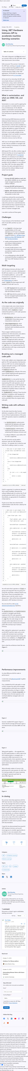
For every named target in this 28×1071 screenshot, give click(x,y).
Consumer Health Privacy (6, 1066)
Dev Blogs (4, 7)
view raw (23, 485)
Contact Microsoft (20, 1066)
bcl (10, 866)
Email (4, 988)
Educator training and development (8, 1047)
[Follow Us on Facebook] (4, 1019)
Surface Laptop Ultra (18, 1034)
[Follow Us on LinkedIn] (12, 1019)
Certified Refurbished (16, 1041)
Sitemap (14, 1066)
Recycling (4, 1070)
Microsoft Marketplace (13, 1058)
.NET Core (5, 866)
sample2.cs (5, 584)
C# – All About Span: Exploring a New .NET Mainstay (15, 236)
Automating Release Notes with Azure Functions (13, 973)
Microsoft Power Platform (8, 1053)
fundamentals (6, 869)
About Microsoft (19, 1059)
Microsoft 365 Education (6, 1046)
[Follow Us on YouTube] (15, 1019)
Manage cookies (7, 1068)
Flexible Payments (11, 1042)
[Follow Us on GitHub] (23, 1019)
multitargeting (8, 280)
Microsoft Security (10, 1051)
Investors (19, 1061)
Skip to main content (5, 1)
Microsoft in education (21, 1042)
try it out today (17, 75)
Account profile (3, 1039)
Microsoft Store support (21, 1039)
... (23, 7)
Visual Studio (8, 1059)
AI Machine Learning (12, 855)
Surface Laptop (9, 1034)
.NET (4, 855)
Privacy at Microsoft (12, 1061)
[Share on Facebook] (3, 877)
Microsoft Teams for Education (17, 1044)
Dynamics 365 (18, 1051)
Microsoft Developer (21, 1054)
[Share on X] (7, 877)
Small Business (9, 1054)
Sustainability (15, 1063)
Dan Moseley (9, 44)
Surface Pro (2, 1034)
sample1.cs (5, 485)
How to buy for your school (18, 1046)
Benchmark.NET (16, 679)
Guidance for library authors (11, 961)
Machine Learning (7, 859)
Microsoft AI (3, 1051)
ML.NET (18, 66)
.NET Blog (11, 7)
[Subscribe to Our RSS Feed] (8, 1023)
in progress (20, 155)
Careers (13, 1059)
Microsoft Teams (18, 1053)
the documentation (12, 239)
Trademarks (20, 1068)
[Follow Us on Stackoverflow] (4, 1023)
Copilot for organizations (15, 1035)
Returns (2, 1041)
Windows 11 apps (23, 1037)
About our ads (10, 1070)
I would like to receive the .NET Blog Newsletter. (11, 1002)
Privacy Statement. (13, 1003)
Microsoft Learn (3, 1056)
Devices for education (5, 1044)
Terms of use (15, 1068)
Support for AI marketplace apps (15, 1056)
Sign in (24, 5)
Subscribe (6, 1007)
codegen (15, 866)
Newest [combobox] (19, 915)
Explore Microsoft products (12, 1037)
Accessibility (9, 1063)
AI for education (8, 1049)
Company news (3, 1061)
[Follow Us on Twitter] (8, 1019)
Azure (14, 1054)
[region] (14, 466)
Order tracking (7, 1041)
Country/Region (7, 994)
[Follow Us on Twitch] (19, 1019)
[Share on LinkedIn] (11, 877)
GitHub (17, 485)
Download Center (11, 1039)
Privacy (2, 1068)
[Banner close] (24, 11)
